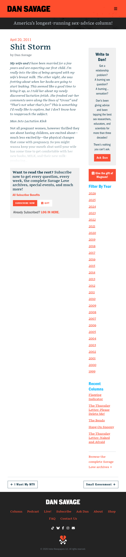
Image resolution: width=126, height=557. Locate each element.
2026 (92, 193)
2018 (92, 246)
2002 (92, 352)
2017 (92, 253)
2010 (92, 299)
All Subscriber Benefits (26, 195)
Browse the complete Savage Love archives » (101, 462)
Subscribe (63, 511)
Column (16, 511)
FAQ (52, 519)
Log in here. (50, 212)
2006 (92, 325)
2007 (92, 319)
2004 (92, 338)
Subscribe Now (25, 203)
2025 (92, 200)
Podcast (33, 511)
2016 (92, 259)
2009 (92, 306)
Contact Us (68, 519)
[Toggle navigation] (115, 8)
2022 (92, 220)
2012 (92, 286)
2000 (92, 365)
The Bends (97, 420)
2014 (92, 272)
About (98, 511)
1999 (92, 371)
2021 (92, 226)
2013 (92, 279)
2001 (92, 358)
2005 (92, 332)
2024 (92, 207)
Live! (47, 511)
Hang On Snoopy (101, 427)
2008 (92, 312)
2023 (92, 213)
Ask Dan (102, 157)
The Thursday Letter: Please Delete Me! (99, 410)
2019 (92, 239)
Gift (46, 203)
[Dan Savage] (28, 9)
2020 (92, 233)
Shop (112, 511)
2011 (92, 292)
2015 (92, 266)
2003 (92, 345)
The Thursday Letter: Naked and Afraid (99, 438)
